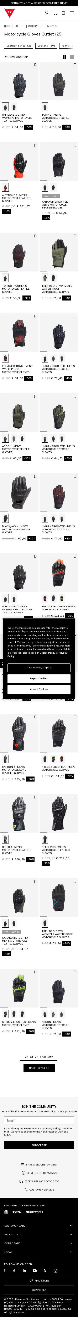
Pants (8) (68, 45)
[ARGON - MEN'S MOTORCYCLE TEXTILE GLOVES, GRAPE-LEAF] (5, 438)
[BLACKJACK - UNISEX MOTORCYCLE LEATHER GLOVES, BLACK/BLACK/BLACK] (5, 518)
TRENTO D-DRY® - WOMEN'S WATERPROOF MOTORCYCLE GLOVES (57, 934)
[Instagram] (55, 1271)
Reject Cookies (39, 678)
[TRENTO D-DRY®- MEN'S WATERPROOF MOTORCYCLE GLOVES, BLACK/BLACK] (53, 278)
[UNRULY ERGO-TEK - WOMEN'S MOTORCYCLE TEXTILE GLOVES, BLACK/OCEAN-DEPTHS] (5, 106)
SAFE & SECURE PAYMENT (41, 1164)
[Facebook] (5, 1271)
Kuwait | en (39, 1290)
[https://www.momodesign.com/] (34, 1212)
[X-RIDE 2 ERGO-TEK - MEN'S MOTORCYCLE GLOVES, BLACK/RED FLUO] (45, 598)
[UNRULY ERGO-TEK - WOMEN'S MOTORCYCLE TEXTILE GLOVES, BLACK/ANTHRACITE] (14, 106)
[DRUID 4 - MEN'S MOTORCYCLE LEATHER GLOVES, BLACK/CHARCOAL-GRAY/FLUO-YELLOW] (5, 839)
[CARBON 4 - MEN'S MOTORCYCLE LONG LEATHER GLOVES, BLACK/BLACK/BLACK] (5, 759)
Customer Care (14, 1225)
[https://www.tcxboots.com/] (17, 1211)
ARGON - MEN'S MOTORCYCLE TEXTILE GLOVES (16, 449)
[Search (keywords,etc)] (46, 13)
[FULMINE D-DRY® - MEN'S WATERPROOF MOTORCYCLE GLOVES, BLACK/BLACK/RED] (5, 358)
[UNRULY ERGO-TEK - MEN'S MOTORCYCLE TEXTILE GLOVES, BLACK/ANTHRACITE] (45, 358)
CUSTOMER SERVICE (41, 1189)
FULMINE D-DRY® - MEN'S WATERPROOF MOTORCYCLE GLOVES (17, 369)
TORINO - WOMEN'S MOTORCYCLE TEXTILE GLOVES (16, 288)
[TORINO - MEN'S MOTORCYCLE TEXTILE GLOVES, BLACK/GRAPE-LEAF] (45, 106)
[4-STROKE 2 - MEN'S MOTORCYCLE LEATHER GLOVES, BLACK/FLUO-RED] (5, 187)
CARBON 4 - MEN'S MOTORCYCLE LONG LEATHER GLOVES (14, 769)
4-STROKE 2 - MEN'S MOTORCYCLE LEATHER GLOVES (16, 198)
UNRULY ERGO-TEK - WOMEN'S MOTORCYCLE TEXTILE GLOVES (17, 117)
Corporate (12, 1243)
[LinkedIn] (24, 1271)
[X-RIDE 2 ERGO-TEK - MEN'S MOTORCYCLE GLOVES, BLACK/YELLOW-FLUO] (62, 598)
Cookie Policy (47, 652)
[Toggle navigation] (71, 13)
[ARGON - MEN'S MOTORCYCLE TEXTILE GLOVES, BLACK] (22, 438)
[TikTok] (14, 1271)
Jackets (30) (46, 45)
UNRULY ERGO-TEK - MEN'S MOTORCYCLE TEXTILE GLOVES (58, 369)
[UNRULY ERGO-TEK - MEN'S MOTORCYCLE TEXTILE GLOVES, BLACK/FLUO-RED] (62, 358)
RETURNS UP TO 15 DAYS (41, 1172)
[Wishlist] (54, 13)
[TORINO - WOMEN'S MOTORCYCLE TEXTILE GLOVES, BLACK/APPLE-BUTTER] (5, 278)
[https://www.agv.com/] (6, 1212)
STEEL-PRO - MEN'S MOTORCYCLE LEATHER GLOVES (56, 850)
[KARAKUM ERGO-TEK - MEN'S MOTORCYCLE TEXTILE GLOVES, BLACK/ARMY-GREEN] (53, 187)
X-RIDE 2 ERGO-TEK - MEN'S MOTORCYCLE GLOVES (59, 608)
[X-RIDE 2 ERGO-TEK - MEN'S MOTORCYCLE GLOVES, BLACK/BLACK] (53, 598)
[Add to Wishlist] (35, 65)
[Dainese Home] (9, 13)
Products (11, 1234)
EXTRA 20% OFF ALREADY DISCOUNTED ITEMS (39, 3)
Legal (8, 1252)
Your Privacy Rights (39, 667)
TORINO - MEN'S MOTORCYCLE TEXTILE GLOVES (55, 117)
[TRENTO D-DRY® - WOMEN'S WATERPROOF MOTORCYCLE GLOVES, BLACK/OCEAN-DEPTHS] (45, 923)
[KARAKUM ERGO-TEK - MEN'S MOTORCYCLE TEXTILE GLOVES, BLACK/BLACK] (45, 187)
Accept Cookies (39, 689)
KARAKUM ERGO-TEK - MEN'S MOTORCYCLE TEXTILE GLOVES (55, 204)
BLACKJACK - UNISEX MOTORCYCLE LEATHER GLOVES (16, 529)
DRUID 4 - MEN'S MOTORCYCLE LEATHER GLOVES (16, 850)
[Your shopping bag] (63, 13)
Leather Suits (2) (18, 45)
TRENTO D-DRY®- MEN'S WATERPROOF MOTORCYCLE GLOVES (57, 288)
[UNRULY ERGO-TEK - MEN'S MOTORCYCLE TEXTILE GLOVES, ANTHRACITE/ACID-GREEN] (53, 358)
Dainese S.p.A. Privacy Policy (42, 1128)
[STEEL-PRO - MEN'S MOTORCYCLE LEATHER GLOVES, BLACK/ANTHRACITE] (45, 839)
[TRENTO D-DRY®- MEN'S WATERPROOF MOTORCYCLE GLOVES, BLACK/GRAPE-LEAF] (45, 278)
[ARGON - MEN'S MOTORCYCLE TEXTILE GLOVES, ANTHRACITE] (14, 438)
